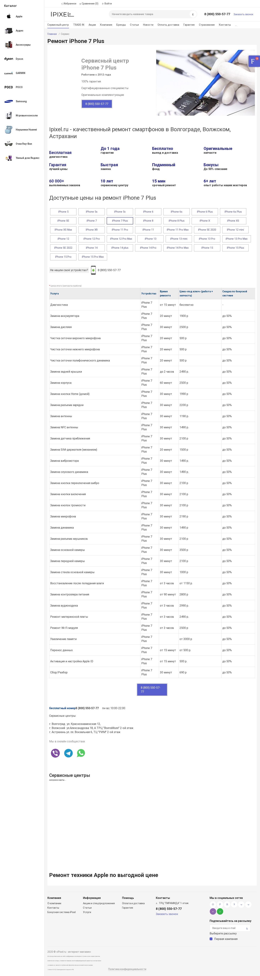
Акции (92, 24)
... (236, 24)
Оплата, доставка (168, 24)
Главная (52, 34)
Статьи (134, 24)
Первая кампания (226, 939)
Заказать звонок (243, 14)
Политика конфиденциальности (127, 969)
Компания (106, 24)
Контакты (225, 24)
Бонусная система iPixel (61, 912)
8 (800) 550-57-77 (217, 14)
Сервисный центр (58, 24)
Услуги (87, 912)
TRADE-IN (78, 24)
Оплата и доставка (133, 903)
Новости (148, 24)
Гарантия (189, 24)
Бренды (121, 24)
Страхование (207, 24)
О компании (54, 903)
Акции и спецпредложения (99, 903)
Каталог (10, 6)
